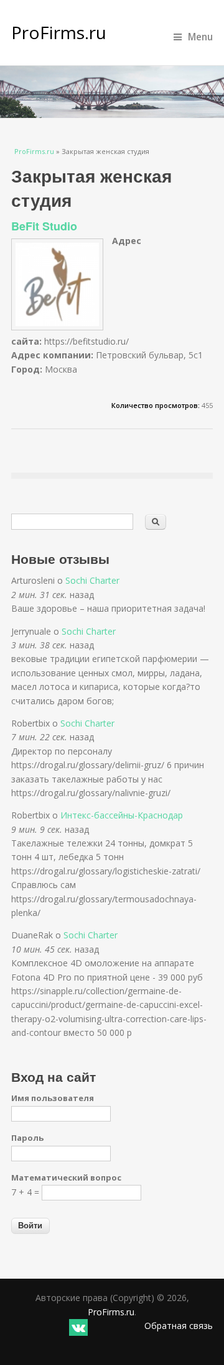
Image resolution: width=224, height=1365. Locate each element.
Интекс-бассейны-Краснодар (121, 815)
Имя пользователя (52, 1098)
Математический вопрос (66, 1177)
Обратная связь (178, 1325)
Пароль (27, 1137)
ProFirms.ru (58, 32)
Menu (200, 36)
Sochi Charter (92, 580)
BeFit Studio (44, 226)
